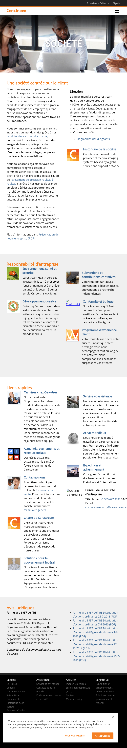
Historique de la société (99, 149)
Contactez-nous (34, 477)
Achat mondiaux (94, 433)
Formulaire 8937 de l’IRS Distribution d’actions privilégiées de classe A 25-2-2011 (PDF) (96, 656)
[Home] (16, 10)
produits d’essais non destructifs (27, 136)
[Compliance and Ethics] (73, 303)
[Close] (113, 716)
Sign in (117, 3)
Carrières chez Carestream (42, 392)
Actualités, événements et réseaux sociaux (41, 451)
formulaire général (35, 510)
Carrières (12, 683)
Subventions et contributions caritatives (99, 275)
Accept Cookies (102, 735)
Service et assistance (97, 396)
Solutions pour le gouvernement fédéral (39, 560)
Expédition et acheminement (93, 467)
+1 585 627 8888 (110, 499)
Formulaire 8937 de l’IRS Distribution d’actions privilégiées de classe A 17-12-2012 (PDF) (95, 644)
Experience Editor (96, 3)
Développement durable (39, 301)
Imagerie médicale (76, 683)
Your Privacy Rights (74, 735)
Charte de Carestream (39, 518)
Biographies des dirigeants (93, 139)
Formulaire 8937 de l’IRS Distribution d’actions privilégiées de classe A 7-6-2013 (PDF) (95, 632)
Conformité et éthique (98, 301)
